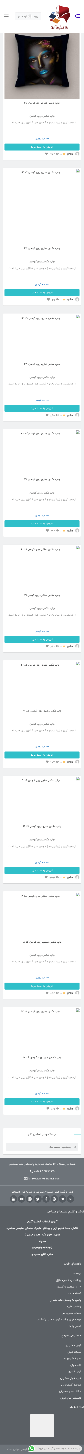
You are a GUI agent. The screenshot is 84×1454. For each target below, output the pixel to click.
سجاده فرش (74, 1352)
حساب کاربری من (71, 1313)
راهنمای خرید (74, 1306)
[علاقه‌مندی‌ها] (46, 154)
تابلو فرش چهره (72, 1358)
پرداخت (77, 1274)
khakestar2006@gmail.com (44, 1179)
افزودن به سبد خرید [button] (42, 147)
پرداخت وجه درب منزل (68, 1280)
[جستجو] (75, 1147)
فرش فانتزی (74, 1372)
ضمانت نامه (74, 1293)
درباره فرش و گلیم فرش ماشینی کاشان (59, 1320)
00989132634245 (44, 1171)
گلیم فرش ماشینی (70, 1378)
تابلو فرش (75, 1365)
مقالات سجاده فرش (70, 1391)
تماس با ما (75, 1326)
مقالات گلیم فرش (71, 1385)
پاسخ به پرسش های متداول (65, 1300)
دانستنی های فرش (70, 1398)
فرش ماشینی (73, 1345)
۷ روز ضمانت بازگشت (69, 1287)
